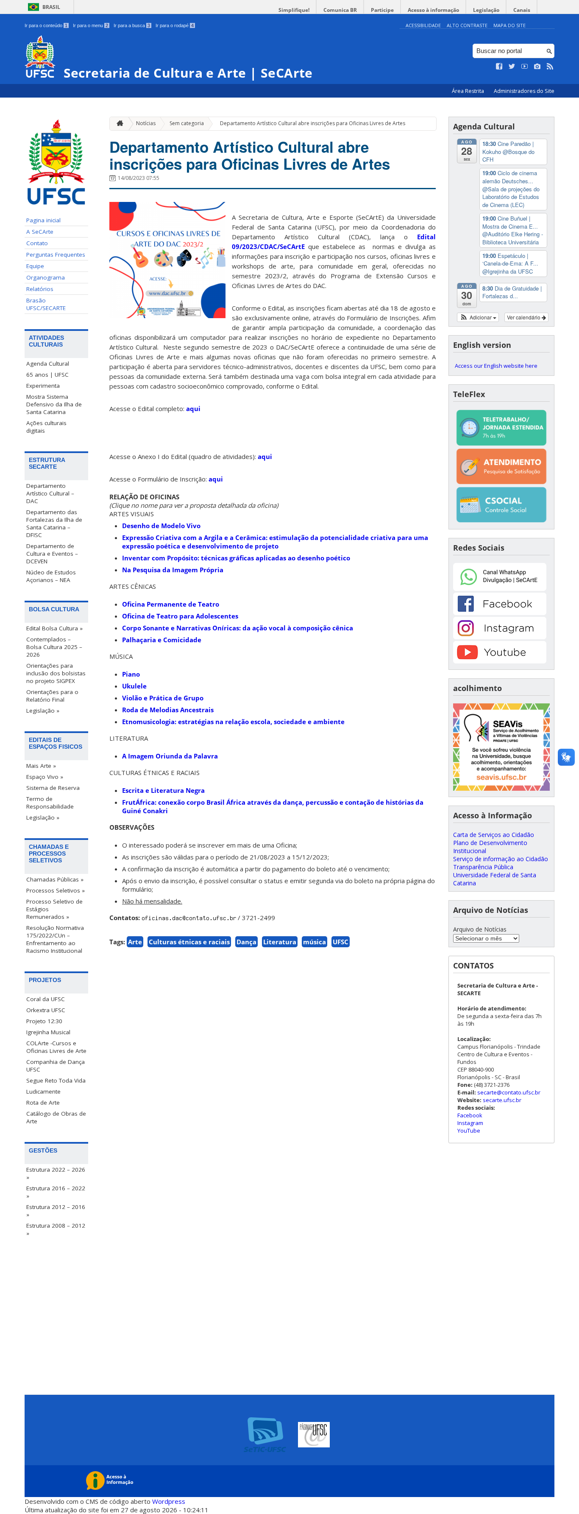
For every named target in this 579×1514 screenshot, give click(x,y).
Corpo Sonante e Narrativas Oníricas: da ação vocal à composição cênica (237, 628)
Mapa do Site (509, 25)
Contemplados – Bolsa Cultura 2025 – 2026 (54, 646)
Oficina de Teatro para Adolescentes (180, 616)
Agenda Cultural (47, 363)
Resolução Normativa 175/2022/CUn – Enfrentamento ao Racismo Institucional (55, 939)
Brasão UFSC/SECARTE (46, 304)
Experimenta (43, 385)
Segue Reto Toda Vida (56, 1080)
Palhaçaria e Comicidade (161, 639)
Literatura (279, 942)
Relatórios (39, 289)
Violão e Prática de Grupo (162, 698)
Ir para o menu (90, 25)
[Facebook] (499, 613)
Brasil (51, 7)
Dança (246, 942)
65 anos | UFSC (47, 374)
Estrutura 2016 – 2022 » (55, 1192)
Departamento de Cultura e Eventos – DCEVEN (52, 553)
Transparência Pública (483, 867)
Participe (382, 10)
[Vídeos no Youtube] (524, 66)
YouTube (468, 1130)
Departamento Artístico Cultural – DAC (50, 493)
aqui (193, 408)
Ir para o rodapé (175, 25)
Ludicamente (43, 1091)
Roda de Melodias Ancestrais (168, 709)
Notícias (146, 123)
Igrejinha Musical (48, 1032)
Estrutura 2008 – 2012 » (55, 1229)
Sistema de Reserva (53, 788)
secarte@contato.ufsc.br (508, 1092)
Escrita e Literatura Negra (163, 790)
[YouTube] (499, 661)
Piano (131, 674)
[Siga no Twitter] (512, 66)
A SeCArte (39, 231)
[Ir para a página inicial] (118, 123)
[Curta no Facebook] (499, 66)
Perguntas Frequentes (55, 254)
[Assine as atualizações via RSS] (550, 66)
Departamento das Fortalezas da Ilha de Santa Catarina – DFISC (54, 523)
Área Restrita (468, 91)
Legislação (486, 10)
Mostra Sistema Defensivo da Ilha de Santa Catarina (54, 404)
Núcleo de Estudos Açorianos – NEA (51, 576)
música (314, 942)
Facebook (469, 1115)
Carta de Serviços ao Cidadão (493, 835)
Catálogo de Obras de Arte (56, 1117)
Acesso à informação (433, 10)
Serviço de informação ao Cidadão (500, 859)
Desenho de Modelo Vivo (161, 525)
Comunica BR (340, 10)
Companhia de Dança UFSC (55, 1065)
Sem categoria (187, 123)
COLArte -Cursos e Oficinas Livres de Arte (56, 1047)
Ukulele (134, 686)
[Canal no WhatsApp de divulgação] (499, 589)
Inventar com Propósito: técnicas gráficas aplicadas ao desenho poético (236, 558)
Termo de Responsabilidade (50, 802)
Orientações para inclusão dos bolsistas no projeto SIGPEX (56, 673)
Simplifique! (293, 10)
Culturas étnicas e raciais (189, 942)
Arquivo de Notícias (480, 929)
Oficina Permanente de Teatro (170, 604)
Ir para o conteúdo (46, 25)
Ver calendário (524, 317)
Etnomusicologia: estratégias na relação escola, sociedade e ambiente (233, 721)
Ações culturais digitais (46, 426)
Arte (135, 942)
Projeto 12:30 (44, 1021)
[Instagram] (499, 637)
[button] (477, 317)
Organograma (45, 277)
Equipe (35, 266)
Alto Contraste (467, 25)
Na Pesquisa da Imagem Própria (172, 569)
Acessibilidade (423, 25)
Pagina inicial (43, 220)
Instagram (470, 1123)
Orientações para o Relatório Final (52, 695)
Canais (521, 10)
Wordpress (168, 1501)
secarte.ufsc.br (502, 1100)
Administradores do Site (524, 91)
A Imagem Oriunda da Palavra (170, 756)
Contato (37, 243)
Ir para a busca (132, 25)
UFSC (340, 942)
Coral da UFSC (45, 999)
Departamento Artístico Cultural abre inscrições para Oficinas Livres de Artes (312, 123)
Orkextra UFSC (45, 1010)
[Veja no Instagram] (537, 66)
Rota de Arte (43, 1102)
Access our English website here (496, 365)
